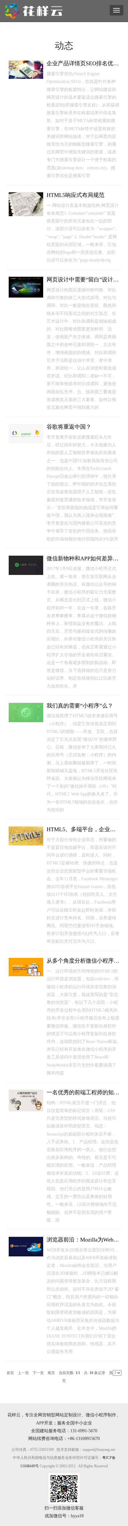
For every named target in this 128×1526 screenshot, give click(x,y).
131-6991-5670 (83, 1430)
